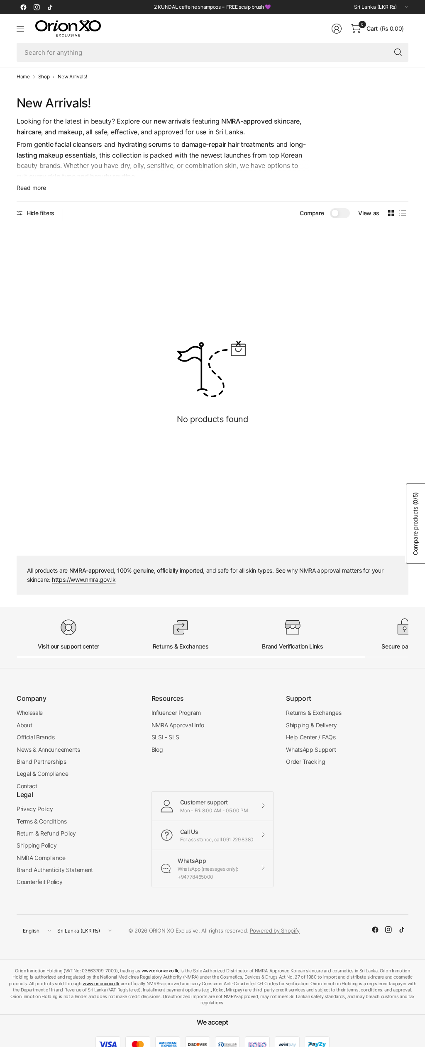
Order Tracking (305, 761)
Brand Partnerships (41, 761)
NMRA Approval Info (177, 725)
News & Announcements (48, 749)
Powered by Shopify (275, 930)
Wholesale (30, 712)
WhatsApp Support (311, 749)
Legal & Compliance (42, 773)
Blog (157, 749)
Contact (27, 786)
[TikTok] (49, 7)
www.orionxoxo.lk (160, 971)
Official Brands (35, 737)
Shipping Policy (36, 845)
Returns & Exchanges (313, 712)
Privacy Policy (35, 808)
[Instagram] (36, 7)
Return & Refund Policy (46, 833)
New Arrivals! (72, 76)
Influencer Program (176, 712)
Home (23, 76)
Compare (312, 212)
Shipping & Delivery (311, 725)
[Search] (398, 52)
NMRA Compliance (41, 857)
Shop (44, 76)
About (24, 725)
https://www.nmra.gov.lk (84, 579)
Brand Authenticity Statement (55, 869)
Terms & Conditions (41, 821)
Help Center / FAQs (310, 737)
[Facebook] (23, 7)
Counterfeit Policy (39, 881)
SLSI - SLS (165, 737)
